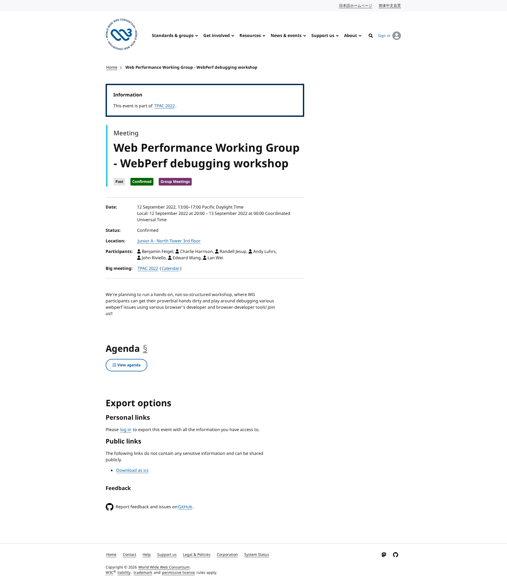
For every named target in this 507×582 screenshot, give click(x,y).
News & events (286, 36)
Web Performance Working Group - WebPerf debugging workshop (191, 67)
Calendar (171, 268)
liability (124, 572)
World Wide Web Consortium (164, 567)
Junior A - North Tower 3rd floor (169, 241)
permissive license (178, 572)
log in (125, 430)
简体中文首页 (390, 5)
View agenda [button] (128, 365)
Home (111, 67)
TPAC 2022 (164, 106)
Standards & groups (173, 36)
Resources (250, 36)
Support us (322, 36)
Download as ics (132, 470)
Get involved (216, 36)
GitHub (185, 507)
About (350, 36)
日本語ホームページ (356, 5)
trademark (143, 572)
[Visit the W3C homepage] (121, 35)
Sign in (384, 36)
